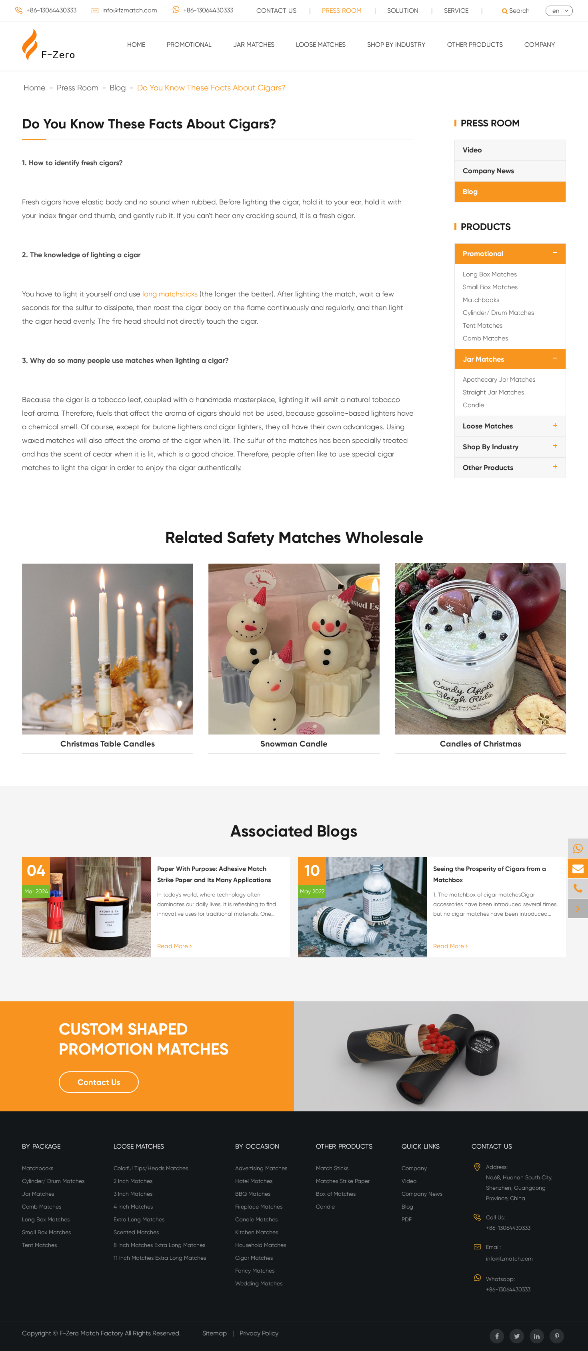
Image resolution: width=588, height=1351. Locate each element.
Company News (488, 170)
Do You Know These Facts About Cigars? (211, 87)
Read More (173, 946)
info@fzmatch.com (129, 10)
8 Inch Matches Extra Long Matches (159, 1245)
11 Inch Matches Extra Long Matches (160, 1258)
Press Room (342, 10)
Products (486, 226)
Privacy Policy (259, 1333)
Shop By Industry (396, 44)
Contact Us (276, 10)
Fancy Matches (254, 1270)
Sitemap (214, 1333)
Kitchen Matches (256, 1232)
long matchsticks (170, 294)
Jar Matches (253, 44)
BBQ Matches (252, 1194)
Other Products (475, 44)
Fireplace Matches (258, 1206)
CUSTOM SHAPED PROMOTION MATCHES (143, 1039)
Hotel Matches (253, 1181)
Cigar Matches (254, 1258)
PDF (407, 1219)
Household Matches (260, 1245)
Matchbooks (481, 299)
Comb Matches (485, 338)
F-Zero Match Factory (92, 1333)
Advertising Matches (261, 1168)
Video (472, 150)
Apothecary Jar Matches (499, 379)
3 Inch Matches (133, 1194)
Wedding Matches (258, 1283)
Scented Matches (136, 1232)
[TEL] (578, 888)
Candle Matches (256, 1219)
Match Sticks (332, 1168)
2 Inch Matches (133, 1181)
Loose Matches (321, 44)
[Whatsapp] (578, 848)
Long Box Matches (490, 274)
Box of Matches (336, 1194)
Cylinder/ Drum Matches (498, 312)
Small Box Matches (490, 286)
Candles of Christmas (480, 744)
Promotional (189, 44)
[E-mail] (578, 868)
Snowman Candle (294, 744)
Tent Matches (482, 325)
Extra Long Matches (139, 1219)
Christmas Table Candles (107, 744)
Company (539, 44)
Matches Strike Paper (343, 1181)
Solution (402, 10)
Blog (118, 87)
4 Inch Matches (133, 1206)
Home (136, 44)
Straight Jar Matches (493, 392)
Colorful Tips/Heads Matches (151, 1168)
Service (456, 10)
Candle (473, 405)
